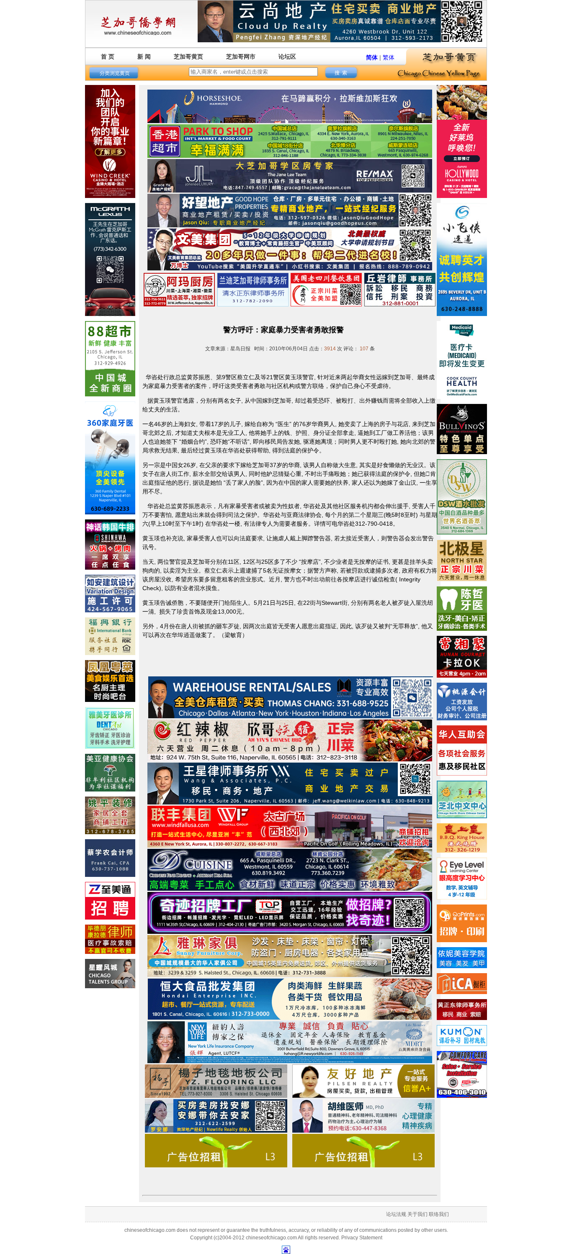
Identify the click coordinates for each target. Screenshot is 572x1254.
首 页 (107, 56)
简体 (372, 57)
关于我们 (417, 1214)
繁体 (388, 57)
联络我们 (439, 1214)
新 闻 (144, 56)
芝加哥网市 (240, 56)
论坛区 (287, 56)
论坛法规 (396, 1214)
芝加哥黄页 (188, 56)
